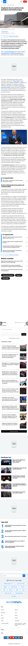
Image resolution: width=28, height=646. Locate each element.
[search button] (24, 575)
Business (3, 612)
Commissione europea (15, 53)
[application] (14, 20)
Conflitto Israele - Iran (8, 583)
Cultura (16, 618)
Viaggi (2, 618)
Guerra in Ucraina (21, 583)
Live (25, 1)
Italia (17, 590)
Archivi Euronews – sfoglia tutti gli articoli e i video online (20, 624)
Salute (16, 615)
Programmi (17, 620)
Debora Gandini (5, 31)
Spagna (5, 586)
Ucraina (22, 586)
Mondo (16, 609)
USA (4, 590)
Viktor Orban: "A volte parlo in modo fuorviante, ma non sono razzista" (13, 181)
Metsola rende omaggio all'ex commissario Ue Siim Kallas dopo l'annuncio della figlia (12, 261)
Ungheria (19, 275)
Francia (10, 590)
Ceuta (23, 590)
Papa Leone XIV (8, 593)
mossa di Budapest (9, 51)
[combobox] (14, 575)
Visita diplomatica (19, 593)
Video (2, 620)
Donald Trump (14, 586)
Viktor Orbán (16, 81)
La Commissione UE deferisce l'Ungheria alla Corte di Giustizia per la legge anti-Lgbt (12, 246)
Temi (2, 606)
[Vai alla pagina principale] (4, 1)
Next (2, 615)
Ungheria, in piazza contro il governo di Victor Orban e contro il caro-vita (12, 237)
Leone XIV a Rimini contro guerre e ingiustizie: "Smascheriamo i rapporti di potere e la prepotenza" (12, 266)
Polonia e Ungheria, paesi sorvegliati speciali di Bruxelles (13, 242)
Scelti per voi (6, 457)
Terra (16, 612)
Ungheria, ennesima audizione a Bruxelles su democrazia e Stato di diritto (12, 251)
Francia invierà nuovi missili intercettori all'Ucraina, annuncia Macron (12, 270)
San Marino (14, 596)
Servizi (2, 629)
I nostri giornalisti (4, 623)
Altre (2, 633)
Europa (2, 609)
